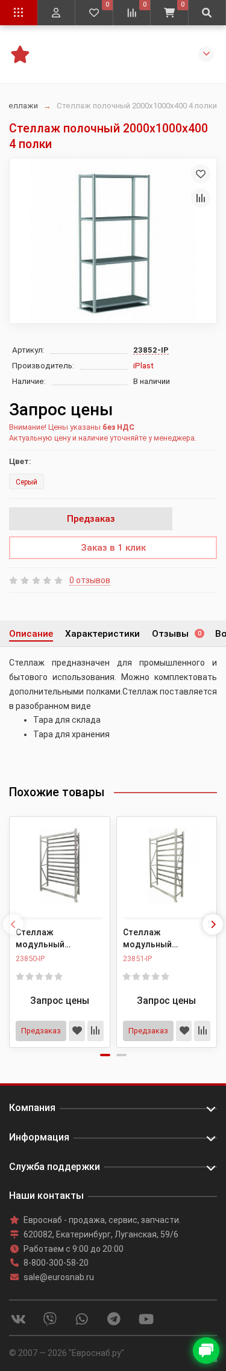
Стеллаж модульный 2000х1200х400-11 (160, 938)
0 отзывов (89, 580)
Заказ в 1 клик (113, 547)
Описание (31, 633)
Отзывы (176, 633)
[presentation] (13, 924)
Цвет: (20, 461)
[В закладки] (200, 174)
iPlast (143, 365)
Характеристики (102, 633)
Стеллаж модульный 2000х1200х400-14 (53, 938)
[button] (105, 1055)
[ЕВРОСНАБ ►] (19, 53)
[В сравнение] (200, 198)
